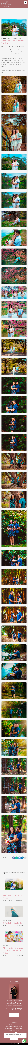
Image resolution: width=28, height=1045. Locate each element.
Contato (14, 1038)
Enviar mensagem (15, 1024)
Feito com (14, 1043)
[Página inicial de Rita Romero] (6, 4)
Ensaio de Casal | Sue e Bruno (12, 896)
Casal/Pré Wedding (17, 38)
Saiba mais (14, 1014)
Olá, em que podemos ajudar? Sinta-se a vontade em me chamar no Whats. (13, 1035)
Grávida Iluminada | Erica (13, 923)
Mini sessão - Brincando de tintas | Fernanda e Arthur (13, 950)
